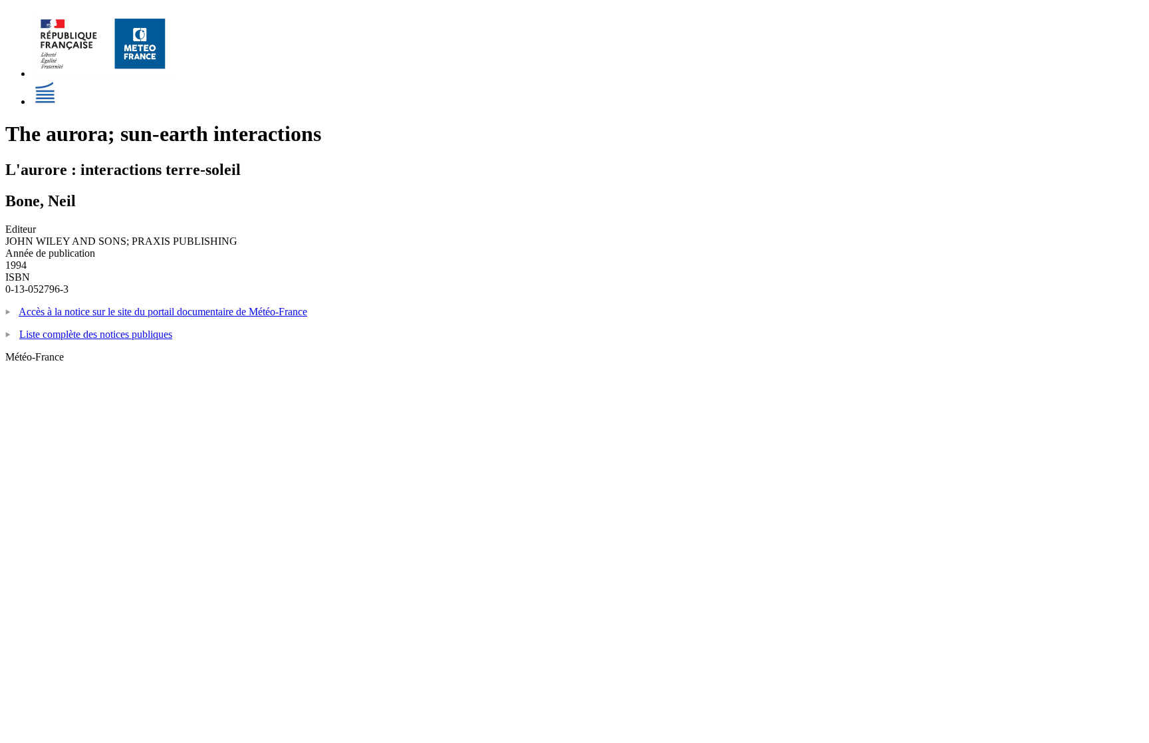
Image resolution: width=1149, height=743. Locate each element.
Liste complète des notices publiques (95, 334)
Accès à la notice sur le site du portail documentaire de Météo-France (163, 311)
